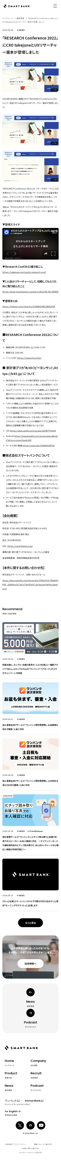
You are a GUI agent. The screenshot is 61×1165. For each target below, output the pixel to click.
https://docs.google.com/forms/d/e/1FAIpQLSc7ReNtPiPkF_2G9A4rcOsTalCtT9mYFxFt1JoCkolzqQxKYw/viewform (30, 584)
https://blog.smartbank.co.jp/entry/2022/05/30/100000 (30, 291)
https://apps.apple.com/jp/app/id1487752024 (33, 430)
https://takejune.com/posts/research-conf (24, 272)
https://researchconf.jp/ (29, 357)
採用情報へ (30, 963)
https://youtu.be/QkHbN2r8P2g (39, 445)
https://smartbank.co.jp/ (20, 546)
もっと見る (30, 922)
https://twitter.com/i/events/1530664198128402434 (28, 306)
